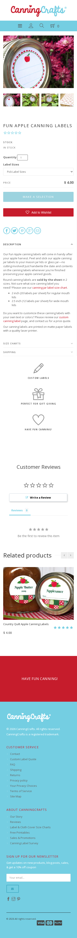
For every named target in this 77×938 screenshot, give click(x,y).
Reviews (15, 822)
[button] (38, 212)
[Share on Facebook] (6, 230)
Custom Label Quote (23, 759)
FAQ (12, 764)
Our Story (16, 816)
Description (12, 244)
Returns (15, 775)
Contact (15, 754)
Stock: (8, 142)
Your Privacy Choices (23, 786)
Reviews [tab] (17, 510)
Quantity (9, 157)
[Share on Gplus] (29, 230)
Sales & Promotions (23, 838)
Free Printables (20, 832)
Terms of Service (21, 791)
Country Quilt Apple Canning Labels (26, 624)
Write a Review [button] (40, 497)
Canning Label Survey (24, 843)
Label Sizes (11, 164)
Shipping (9, 352)
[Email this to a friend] (37, 230)
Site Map (15, 796)
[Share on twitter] (14, 230)
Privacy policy (19, 780)
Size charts (12, 343)
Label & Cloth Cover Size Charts (30, 827)
